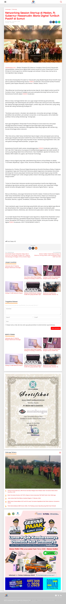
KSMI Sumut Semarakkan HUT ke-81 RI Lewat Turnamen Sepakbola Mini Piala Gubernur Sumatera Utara (33, 502)
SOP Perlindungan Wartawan (11, 601)
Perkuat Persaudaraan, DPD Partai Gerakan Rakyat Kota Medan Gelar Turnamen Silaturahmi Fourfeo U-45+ (32, 491)
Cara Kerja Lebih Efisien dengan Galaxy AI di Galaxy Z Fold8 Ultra (33, 277)
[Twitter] (33, 248)
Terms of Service (25, 601)
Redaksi (39, 600)
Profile (34, 600)
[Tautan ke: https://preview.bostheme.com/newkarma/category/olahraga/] (60, 453)
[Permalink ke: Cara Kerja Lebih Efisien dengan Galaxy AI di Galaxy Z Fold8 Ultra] (33, 270)
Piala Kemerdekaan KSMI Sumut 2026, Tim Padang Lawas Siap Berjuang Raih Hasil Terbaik (32, 506)
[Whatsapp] (59, 22)
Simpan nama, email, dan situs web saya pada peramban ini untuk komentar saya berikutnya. (31, 325)
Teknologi (7, 22)
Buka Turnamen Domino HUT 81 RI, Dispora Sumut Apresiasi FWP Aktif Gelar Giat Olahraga (32, 495)
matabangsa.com (10, 67)
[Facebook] (30, 248)
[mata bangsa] (33, 2)
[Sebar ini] (51, 22)
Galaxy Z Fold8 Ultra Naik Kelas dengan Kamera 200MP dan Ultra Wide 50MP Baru (51, 277)
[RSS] (36, 248)
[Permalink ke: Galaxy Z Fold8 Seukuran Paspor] (14, 286)
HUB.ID (31, 81)
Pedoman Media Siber (48, 600)
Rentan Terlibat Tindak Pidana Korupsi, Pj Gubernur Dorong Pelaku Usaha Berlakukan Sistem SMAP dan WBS (47, 255)
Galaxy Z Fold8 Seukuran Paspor (14, 293)
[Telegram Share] (56, 22)
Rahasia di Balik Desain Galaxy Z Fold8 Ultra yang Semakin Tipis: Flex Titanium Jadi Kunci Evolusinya (33, 293)
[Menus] (5, 2)
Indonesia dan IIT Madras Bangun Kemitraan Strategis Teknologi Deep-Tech (13, 266)
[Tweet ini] (53, 22)
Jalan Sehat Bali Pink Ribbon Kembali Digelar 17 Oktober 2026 (24, 498)
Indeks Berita (34, 601)
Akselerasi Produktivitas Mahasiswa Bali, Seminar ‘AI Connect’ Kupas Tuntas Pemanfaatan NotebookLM (50, 293)
